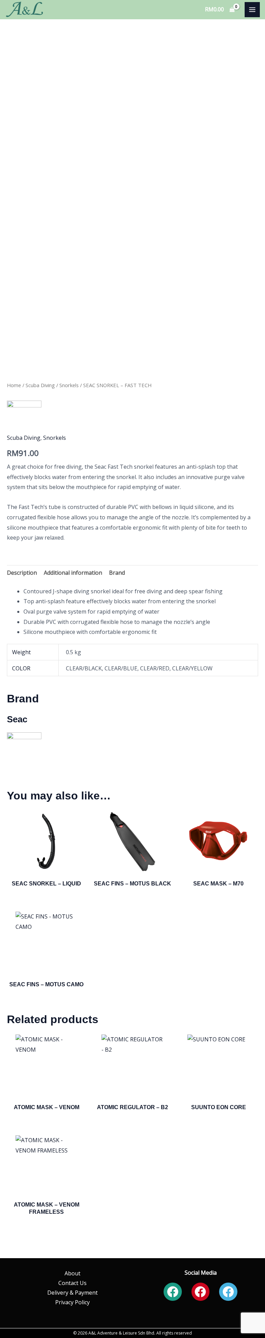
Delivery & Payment (72, 1292)
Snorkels (69, 385)
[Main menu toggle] (252, 9)
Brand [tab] (117, 572)
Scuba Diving (40, 385)
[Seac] (24, 418)
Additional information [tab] (73, 572)
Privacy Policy (72, 1302)
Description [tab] (22, 572)
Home (14, 385)
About (72, 1273)
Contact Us (72, 1283)
